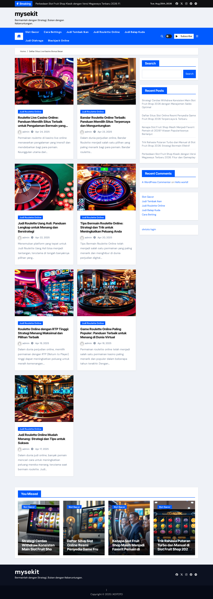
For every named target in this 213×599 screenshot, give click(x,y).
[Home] (19, 36)
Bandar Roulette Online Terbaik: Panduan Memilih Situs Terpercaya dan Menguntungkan (105, 122)
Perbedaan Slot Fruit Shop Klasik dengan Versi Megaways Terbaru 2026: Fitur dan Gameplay (169, 155)
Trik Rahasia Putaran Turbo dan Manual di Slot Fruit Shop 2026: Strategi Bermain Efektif (168, 144)
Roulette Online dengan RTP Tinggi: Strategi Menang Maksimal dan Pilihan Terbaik (43, 333)
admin (26, 131)
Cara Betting (149, 214)
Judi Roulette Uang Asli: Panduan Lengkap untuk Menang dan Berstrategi (42, 227)
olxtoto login (149, 229)
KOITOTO (118, 594)
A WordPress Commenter (156, 182)
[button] (197, 36)
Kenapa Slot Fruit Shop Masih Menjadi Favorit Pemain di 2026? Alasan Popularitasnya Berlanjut (168, 131)
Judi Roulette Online (106, 32)
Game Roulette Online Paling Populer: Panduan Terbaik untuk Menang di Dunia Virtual (103, 333)
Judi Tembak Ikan (77, 32)
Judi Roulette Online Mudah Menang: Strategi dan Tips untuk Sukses (41, 439)
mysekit (26, 13)
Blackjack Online (58, 40)
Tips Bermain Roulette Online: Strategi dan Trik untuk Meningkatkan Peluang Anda (101, 227)
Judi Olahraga (34, 40)
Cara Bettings (53, 32)
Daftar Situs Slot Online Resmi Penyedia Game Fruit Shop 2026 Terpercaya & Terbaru (169, 117)
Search (150, 63)
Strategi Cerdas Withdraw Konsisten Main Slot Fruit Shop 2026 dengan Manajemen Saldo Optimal (169, 104)
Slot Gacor (32, 32)
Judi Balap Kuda (135, 32)
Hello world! (181, 182)
